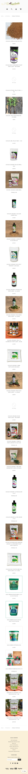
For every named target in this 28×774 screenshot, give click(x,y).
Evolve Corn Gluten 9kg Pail (14, 41)
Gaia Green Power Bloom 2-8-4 (14, 668)
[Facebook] (10, 763)
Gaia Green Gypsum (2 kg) (14, 645)
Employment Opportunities (14, 751)
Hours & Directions (14, 744)
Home (2, 16)
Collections (7, 16)
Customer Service (14, 748)
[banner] (14, 3)
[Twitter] (13, 763)
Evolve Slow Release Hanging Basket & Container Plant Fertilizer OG (14, 544)
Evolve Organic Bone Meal (14, 189)
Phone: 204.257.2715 (14, 746)
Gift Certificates (14, 740)
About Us (14, 743)
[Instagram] (15, 763)
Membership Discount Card (14, 741)
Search (14, 749)
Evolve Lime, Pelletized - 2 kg (14, 140)
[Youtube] (17, 763)
